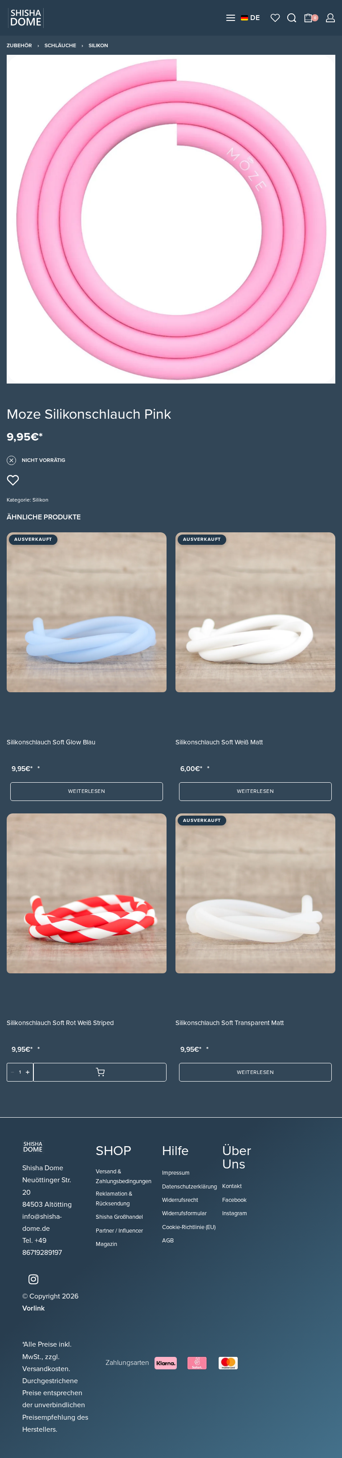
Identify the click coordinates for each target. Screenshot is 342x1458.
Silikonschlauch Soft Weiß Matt (219, 742)
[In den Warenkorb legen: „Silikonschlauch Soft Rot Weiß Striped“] (100, 1072)
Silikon (98, 45)
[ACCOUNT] (330, 18)
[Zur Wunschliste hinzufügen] (13, 480)
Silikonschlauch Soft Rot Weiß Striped (60, 1023)
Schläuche (60, 45)
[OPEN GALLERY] (171, 219)
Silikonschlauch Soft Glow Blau (51, 742)
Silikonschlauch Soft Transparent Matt (229, 1023)
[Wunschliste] (275, 18)
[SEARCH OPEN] (292, 18)
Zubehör (19, 45)
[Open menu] (231, 17)
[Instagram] (33, 1279)
